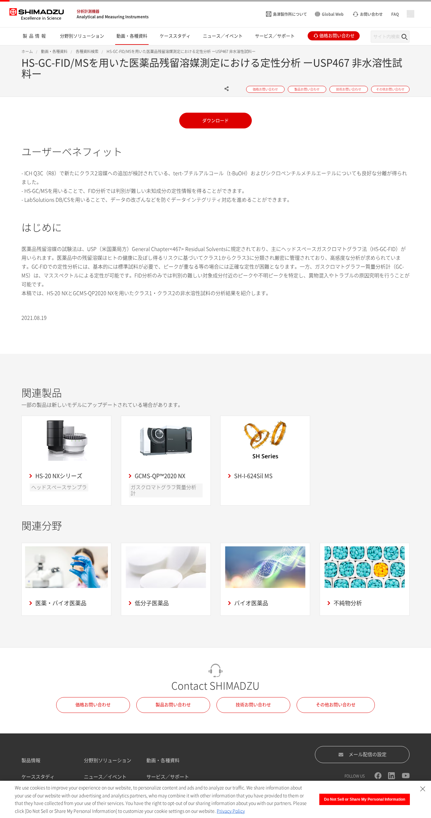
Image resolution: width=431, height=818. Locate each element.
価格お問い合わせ (93, 704)
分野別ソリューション (107, 760)
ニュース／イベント (105, 776)
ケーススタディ (38, 776)
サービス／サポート (167, 776)
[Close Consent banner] (422, 789)
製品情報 (30, 760)
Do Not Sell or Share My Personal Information (364, 799)
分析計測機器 (88, 11)
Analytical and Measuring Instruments (113, 17)
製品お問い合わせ (173, 704)
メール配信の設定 (368, 754)
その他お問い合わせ (336, 704)
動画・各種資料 (163, 760)
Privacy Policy (231, 811)
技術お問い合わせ (253, 704)
